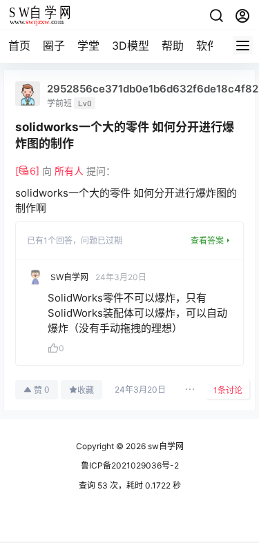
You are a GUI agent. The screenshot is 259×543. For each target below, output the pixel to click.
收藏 (85, 390)
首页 (19, 45)
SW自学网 (69, 277)
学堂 (88, 45)
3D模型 (130, 45)
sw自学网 (165, 446)
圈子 (54, 45)
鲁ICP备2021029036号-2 (130, 465)
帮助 (173, 45)
